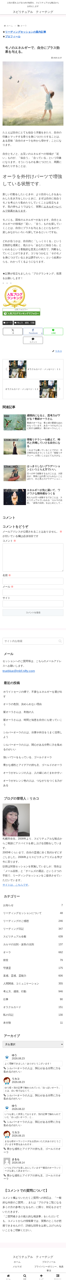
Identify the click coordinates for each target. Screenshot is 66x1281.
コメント (9, 540)
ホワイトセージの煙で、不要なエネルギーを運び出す (32, 694)
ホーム (17, 1262)
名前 (7, 575)
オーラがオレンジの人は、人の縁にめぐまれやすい (32, 772)
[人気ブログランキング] (15, 296)
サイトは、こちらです (15, 884)
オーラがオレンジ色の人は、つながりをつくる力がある (32, 783)
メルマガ (17, 1266)
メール (8, 586)
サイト (6, 598)
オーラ (9, 323)
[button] (60, 641)
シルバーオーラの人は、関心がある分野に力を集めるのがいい (32, 747)
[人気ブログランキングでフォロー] (21, 311)
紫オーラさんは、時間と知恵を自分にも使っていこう (32, 722)
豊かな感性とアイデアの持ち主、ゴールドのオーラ (32, 765)
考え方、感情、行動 (25, 323)
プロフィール (13, 36)
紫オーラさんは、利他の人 (18, 712)
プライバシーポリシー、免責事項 (48, 1268)
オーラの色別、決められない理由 (22, 704)
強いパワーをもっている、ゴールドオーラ (27, 757)
